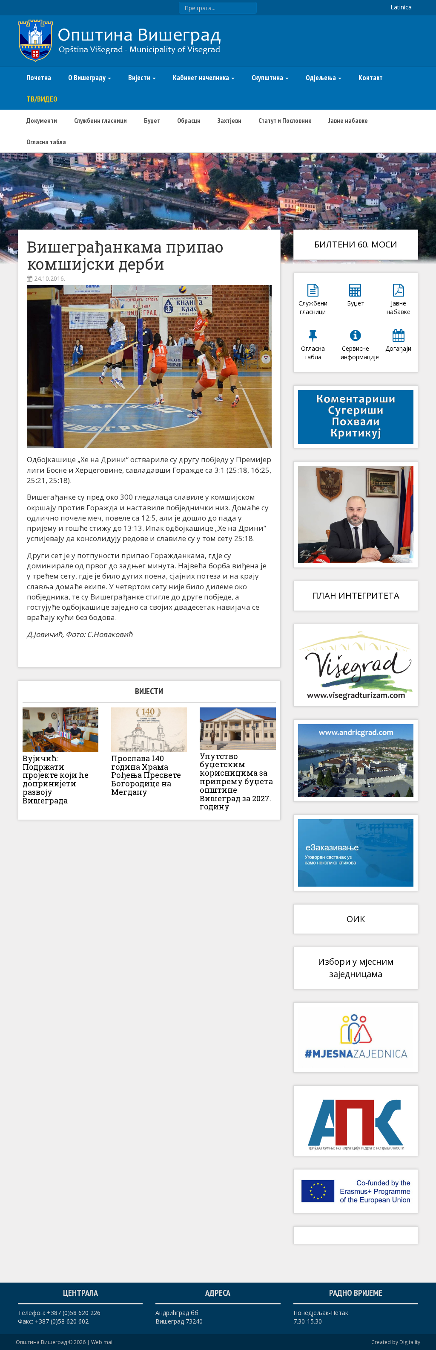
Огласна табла (46, 141)
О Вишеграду (87, 77)
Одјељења (321, 77)
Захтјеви (229, 120)
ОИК (356, 919)
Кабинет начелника (201, 77)
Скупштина (268, 77)
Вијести (140, 77)
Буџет (152, 120)
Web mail (102, 1342)
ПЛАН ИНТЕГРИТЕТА (355, 595)
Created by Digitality (395, 1342)
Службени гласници (100, 120)
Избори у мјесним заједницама (355, 968)
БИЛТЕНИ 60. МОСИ (355, 244)
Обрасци (189, 120)
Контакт (371, 77)
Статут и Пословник (284, 120)
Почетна (38, 77)
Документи (41, 120)
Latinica (401, 7)
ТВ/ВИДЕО (41, 99)
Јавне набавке (348, 120)
